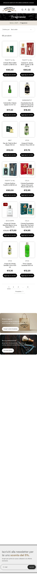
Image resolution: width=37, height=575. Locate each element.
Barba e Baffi (14, 23)
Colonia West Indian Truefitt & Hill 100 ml (10, 63)
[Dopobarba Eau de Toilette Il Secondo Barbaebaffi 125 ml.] (27, 89)
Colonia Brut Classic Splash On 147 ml (9, 104)
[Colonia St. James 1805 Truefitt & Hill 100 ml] (27, 49)
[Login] (26, 9)
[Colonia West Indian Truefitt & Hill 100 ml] (10, 49)
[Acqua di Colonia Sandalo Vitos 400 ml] (10, 250)
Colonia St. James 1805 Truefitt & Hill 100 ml (27, 64)
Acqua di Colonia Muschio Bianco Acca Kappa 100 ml (10, 225)
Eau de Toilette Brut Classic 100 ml (10, 144)
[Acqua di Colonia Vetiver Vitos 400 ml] (27, 129)
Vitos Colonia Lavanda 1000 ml (27, 264)
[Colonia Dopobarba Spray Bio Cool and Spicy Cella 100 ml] (27, 210)
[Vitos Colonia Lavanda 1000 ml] (27, 250)
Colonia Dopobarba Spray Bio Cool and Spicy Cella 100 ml (27, 225)
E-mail (5, 567)
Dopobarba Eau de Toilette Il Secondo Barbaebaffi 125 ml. (27, 104)
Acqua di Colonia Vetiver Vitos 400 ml (27, 144)
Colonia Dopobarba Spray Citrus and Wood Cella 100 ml (27, 185)
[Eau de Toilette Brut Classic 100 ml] (10, 129)
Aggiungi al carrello (10, 75)
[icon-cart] (29, 9)
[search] (22, 9)
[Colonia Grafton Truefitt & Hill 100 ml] (10, 169)
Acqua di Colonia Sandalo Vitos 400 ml (10, 265)
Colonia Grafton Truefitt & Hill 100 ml (10, 184)
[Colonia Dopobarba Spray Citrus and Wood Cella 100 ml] (27, 169)
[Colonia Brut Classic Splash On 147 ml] (10, 89)
